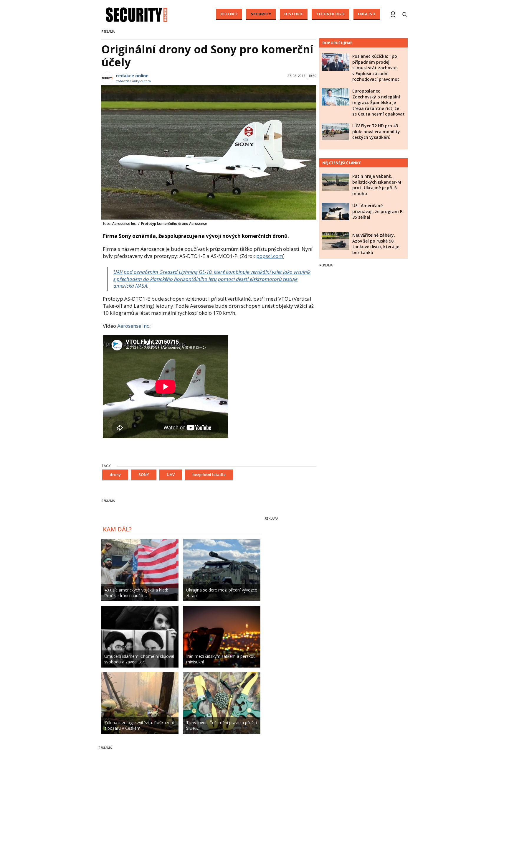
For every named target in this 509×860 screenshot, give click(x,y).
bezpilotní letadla (209, 474)
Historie (293, 14)
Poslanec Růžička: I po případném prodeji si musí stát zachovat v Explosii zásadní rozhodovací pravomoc (375, 67)
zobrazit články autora (133, 81)
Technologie (330, 14)
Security (261, 14)
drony (115, 474)
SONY (143, 474)
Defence (229, 14)
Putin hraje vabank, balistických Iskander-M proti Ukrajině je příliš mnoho (376, 184)
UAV (171, 474)
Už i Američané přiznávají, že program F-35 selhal (378, 211)
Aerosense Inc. (133, 325)
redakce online (132, 75)
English (367, 14)
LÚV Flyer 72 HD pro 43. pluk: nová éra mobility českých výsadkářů (376, 131)
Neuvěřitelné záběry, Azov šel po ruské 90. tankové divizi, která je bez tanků (375, 243)
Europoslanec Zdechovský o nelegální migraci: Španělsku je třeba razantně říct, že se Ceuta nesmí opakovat (378, 102)
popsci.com (269, 256)
